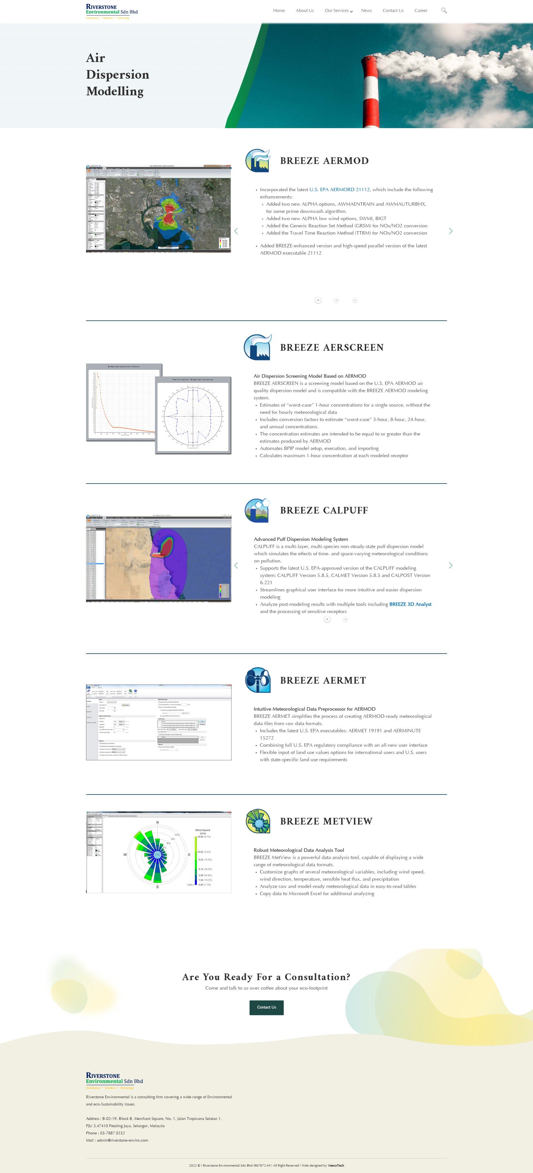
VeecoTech (336, 1165)
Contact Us (266, 1008)
